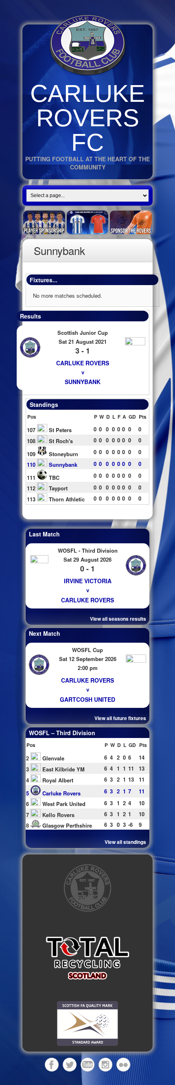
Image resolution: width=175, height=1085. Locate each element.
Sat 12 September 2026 (87, 659)
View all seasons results (118, 618)
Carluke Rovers (82, 363)
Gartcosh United (87, 699)
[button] (87, 958)
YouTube (87, 1064)
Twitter (69, 1064)
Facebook (51, 1064)
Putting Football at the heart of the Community (87, 163)
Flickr (123, 1064)
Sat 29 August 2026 (87, 559)
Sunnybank (83, 382)
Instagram (105, 1064)
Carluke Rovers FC (87, 118)
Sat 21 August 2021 (83, 341)
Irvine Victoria (88, 581)
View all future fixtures (120, 718)
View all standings (125, 842)
